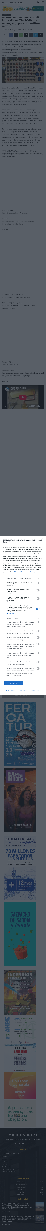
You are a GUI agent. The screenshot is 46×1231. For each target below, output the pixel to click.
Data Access (23, 691)
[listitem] (23, 578)
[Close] (42, 540)
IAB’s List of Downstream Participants (25, 572)
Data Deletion (11, 691)
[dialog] (23, 615)
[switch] (37, 583)
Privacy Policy (35, 691)
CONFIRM (14, 683)
